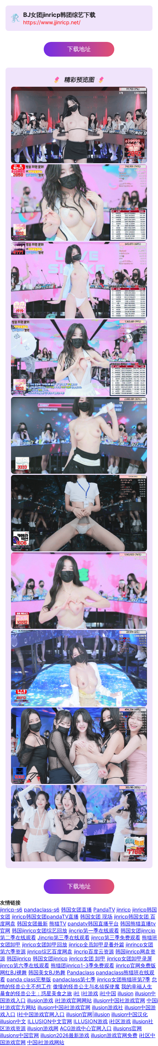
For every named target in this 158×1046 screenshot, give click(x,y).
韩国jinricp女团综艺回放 (39, 930)
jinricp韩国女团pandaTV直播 (45, 916)
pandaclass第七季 (74, 979)
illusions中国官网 (19, 1035)
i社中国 (108, 993)
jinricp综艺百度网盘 (49, 951)
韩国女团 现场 (96, 916)
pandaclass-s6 (42, 909)
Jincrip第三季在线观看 (63, 937)
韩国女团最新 (32, 923)
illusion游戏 (40, 1000)
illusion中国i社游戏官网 (63, 1007)
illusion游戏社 (107, 1007)
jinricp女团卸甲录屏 (129, 958)
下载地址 (79, 49)
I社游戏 (89, 993)
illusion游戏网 (42, 1028)
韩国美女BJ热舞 (46, 972)
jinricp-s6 (11, 909)
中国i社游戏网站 (45, 1042)
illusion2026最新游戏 (64, 1035)
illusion (125, 993)
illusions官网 (127, 1028)
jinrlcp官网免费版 (136, 965)
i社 (76, 993)
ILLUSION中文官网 (50, 1021)
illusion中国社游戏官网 (119, 1000)
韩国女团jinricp (50, 958)
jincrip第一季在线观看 (94, 930)
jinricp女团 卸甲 (87, 958)
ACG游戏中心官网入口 (86, 1028)
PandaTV (104, 909)
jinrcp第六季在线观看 (24, 965)
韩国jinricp (19, 958)
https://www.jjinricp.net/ (51, 22)
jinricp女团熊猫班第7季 (123, 979)
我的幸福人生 (136, 986)
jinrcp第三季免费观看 (115, 937)
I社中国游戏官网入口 (41, 1014)
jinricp (123, 909)
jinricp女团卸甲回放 (44, 944)
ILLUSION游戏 (90, 1021)
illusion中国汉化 (129, 1014)
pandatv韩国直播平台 (93, 923)
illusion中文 (13, 1021)
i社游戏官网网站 (73, 1000)
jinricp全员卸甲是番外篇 (96, 944)
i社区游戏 (120, 1021)
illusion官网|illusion (88, 1014)
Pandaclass (80, 972)
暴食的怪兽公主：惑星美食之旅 (36, 993)
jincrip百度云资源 (94, 951)
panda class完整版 (29, 979)
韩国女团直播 (76, 909)
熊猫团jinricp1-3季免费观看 (82, 965)
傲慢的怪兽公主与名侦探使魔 (86, 986)
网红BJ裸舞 (13, 972)
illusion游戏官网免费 (114, 1035)
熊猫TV (57, 923)
